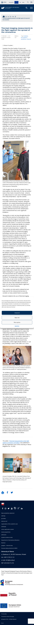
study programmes (5, 532)
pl (28, 2)
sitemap (3, 515)
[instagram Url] (5, 508)
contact (23, 2)
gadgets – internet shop (7, 545)
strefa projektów (11, 2)
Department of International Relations (10, 540)
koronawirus (24, 37)
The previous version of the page (7, 616)
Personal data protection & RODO (9, 548)
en (31, 2)
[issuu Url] (15, 508)
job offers (3, 518)
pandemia (23, 39)
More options (17, 322)
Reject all (17, 317)
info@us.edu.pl (10, 560)
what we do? (4, 521)
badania (26, 36)
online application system (7, 529)
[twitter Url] (8, 508)
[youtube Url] (11, 508)
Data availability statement (7, 513)
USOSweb (3, 526)
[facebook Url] (2, 508)
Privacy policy (4, 613)
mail (20, 2)
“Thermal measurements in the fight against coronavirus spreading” (16, 442)
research (29, 39)
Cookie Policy (17, 326)
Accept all (17, 313)
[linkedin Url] (21, 508)
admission (3, 534)
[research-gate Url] (18, 508)
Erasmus (3, 542)
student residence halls (7, 537)
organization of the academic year (9, 524)
